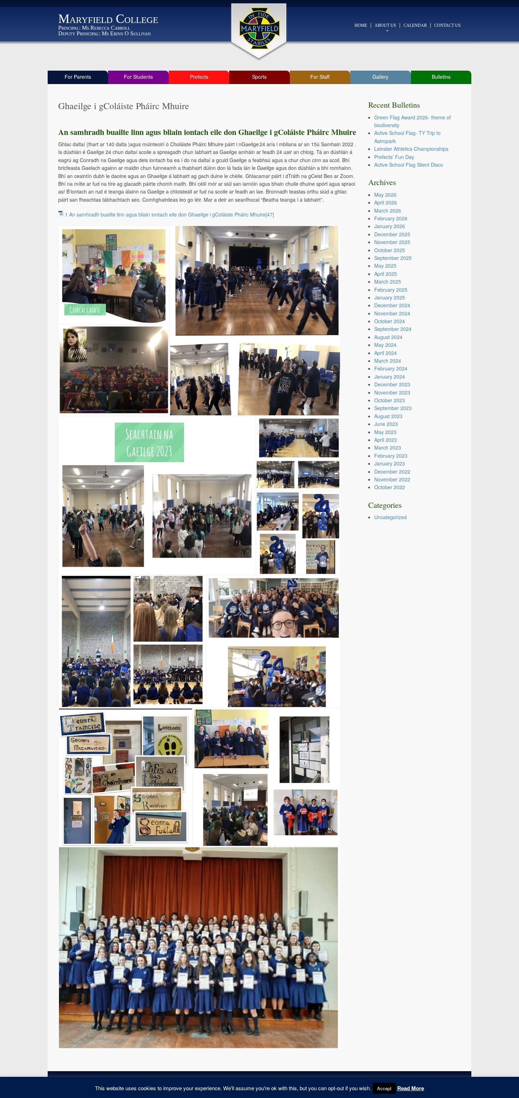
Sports (259, 76)
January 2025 (389, 297)
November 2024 (392, 313)
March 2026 (387, 210)
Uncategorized (390, 517)
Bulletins (441, 76)
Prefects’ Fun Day (394, 156)
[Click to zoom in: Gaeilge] (113, 274)
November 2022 (392, 479)
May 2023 (385, 431)
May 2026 (385, 194)
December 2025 (392, 234)
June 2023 (386, 423)
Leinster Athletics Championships (411, 148)
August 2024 (388, 336)
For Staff (319, 76)
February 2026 (390, 218)
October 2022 (389, 487)
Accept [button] (384, 1088)
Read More (410, 1088)
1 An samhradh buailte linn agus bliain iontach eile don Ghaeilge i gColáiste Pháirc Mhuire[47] (169, 214)
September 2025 (393, 257)
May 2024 (385, 344)
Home (360, 25)
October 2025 (389, 250)
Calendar (415, 25)
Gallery (380, 76)
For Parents (78, 76)
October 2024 (389, 321)
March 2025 (387, 281)
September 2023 (393, 407)
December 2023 (392, 384)
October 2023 (389, 400)
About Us (385, 25)
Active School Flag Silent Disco (408, 164)
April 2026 (385, 202)
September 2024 (393, 328)
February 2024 (390, 368)
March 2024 (387, 360)
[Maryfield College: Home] (259, 28)
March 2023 (387, 447)
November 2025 (392, 241)
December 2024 (392, 305)
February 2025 (390, 289)
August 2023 (388, 416)
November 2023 (392, 392)
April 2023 (385, 439)
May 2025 (385, 265)
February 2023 (390, 455)
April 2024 (385, 352)
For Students (138, 76)
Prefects (199, 76)
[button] (113, 274)
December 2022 (392, 471)
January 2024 (389, 376)
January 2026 (389, 226)
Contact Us (447, 25)
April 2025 (385, 273)
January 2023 (389, 463)
